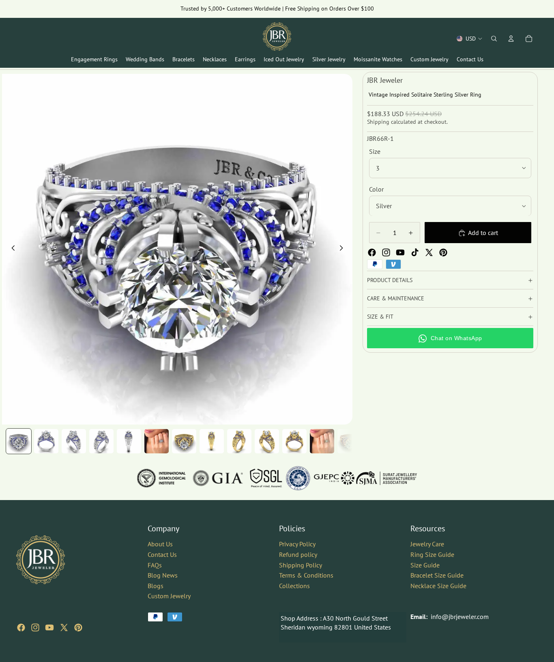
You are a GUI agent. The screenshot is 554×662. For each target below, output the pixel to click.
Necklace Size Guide (438, 586)
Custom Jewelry (169, 596)
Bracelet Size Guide (437, 575)
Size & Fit (380, 316)
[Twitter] (429, 252)
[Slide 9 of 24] (239, 441)
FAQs (155, 565)
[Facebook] (372, 252)
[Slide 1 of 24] (18, 441)
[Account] (511, 38)
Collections (294, 586)
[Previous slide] (11, 249)
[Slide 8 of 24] (212, 441)
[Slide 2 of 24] (46, 441)
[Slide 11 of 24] (294, 441)
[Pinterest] (443, 252)
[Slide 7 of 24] (184, 441)
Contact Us (162, 554)
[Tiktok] (415, 252)
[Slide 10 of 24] (267, 441)
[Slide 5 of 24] (129, 441)
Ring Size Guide (432, 554)
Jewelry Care (427, 544)
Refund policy (298, 554)
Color (376, 189)
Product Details (389, 280)
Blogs (155, 586)
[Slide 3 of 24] (74, 441)
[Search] (494, 38)
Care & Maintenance (395, 298)
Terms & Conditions (306, 575)
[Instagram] (386, 252)
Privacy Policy (297, 544)
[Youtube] (400, 252)
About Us (160, 544)
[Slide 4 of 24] (101, 441)
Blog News (163, 575)
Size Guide (425, 565)
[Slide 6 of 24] (156, 441)
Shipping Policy (300, 565)
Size (374, 151)
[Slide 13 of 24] (349, 441)
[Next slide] (343, 249)
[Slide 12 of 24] (322, 441)
